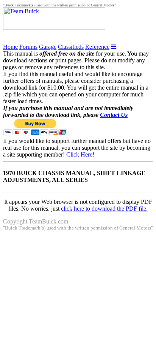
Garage (47, 46)
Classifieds (71, 46)
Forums (28, 46)
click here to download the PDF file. (104, 208)
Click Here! (80, 154)
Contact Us (114, 115)
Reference (97, 46)
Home (10, 46)
